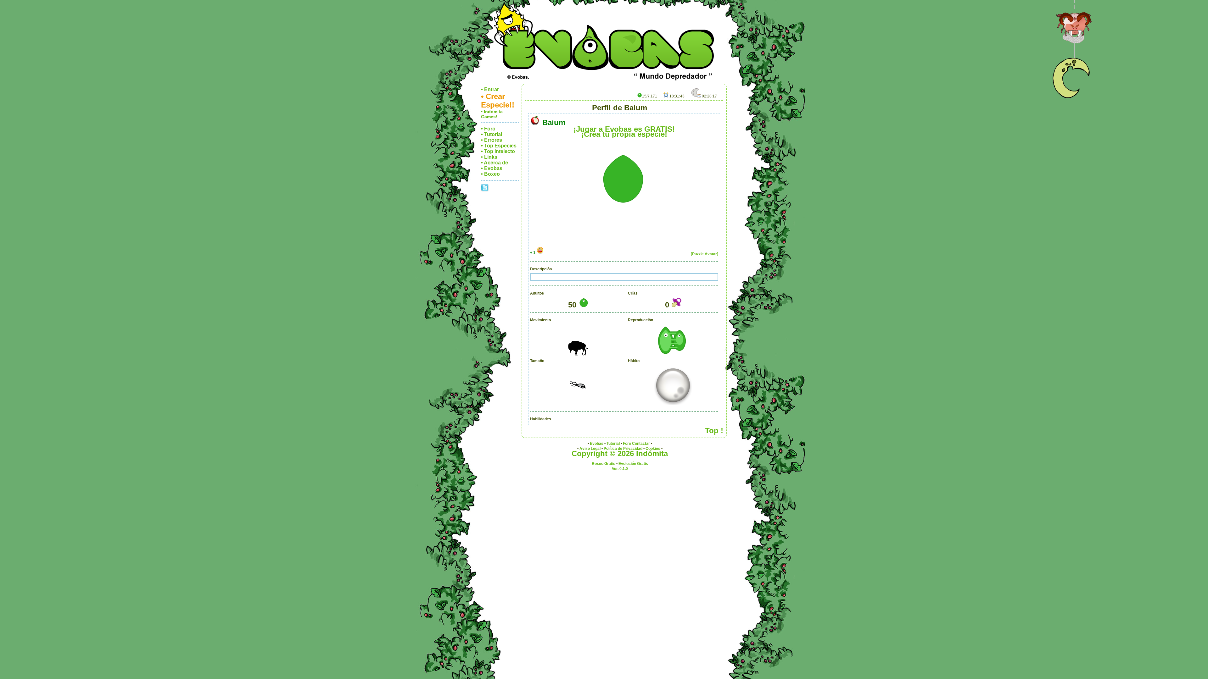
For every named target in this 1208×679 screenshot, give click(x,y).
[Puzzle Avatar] (704, 254)
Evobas (596, 443)
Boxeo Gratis (603, 463)
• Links (489, 157)
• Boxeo (490, 174)
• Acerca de (494, 162)
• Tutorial (491, 134)
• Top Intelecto (498, 151)
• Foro (488, 128)
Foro (627, 443)
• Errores (491, 140)
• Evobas (491, 168)
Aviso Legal (590, 448)
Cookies (653, 448)
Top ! (714, 430)
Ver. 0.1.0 (620, 468)
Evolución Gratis (633, 463)
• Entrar (490, 89)
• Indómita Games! (492, 114)
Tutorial (613, 443)
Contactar (641, 443)
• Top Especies (499, 145)
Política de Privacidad (623, 448)
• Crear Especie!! (497, 100)
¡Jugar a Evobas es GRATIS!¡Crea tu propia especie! (624, 131)
